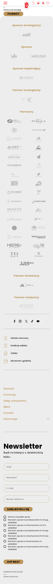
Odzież (14, 353)
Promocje (10, 394)
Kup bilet (13, 562)
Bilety (7, 407)
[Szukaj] (33, 3)
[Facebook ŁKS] (14, 321)
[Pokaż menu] (5, 3)
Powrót (13, 14)
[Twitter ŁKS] (26, 321)
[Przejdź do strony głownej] (26, 5)
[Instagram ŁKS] (20, 321)
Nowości (9, 388)
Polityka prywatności (11, 577)
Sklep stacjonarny (15, 400)
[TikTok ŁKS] (32, 321)
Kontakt (9, 413)
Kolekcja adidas (19, 345)
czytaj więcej (12, 522)
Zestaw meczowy (19, 338)
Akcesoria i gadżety (21, 360)
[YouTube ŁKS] (38, 321)
